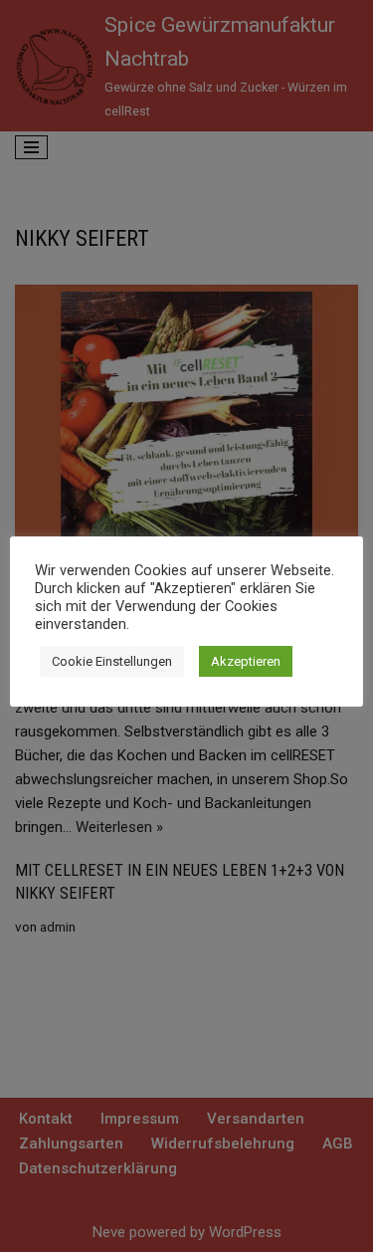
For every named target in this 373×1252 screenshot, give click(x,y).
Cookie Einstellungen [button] (112, 661)
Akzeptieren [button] (245, 661)
